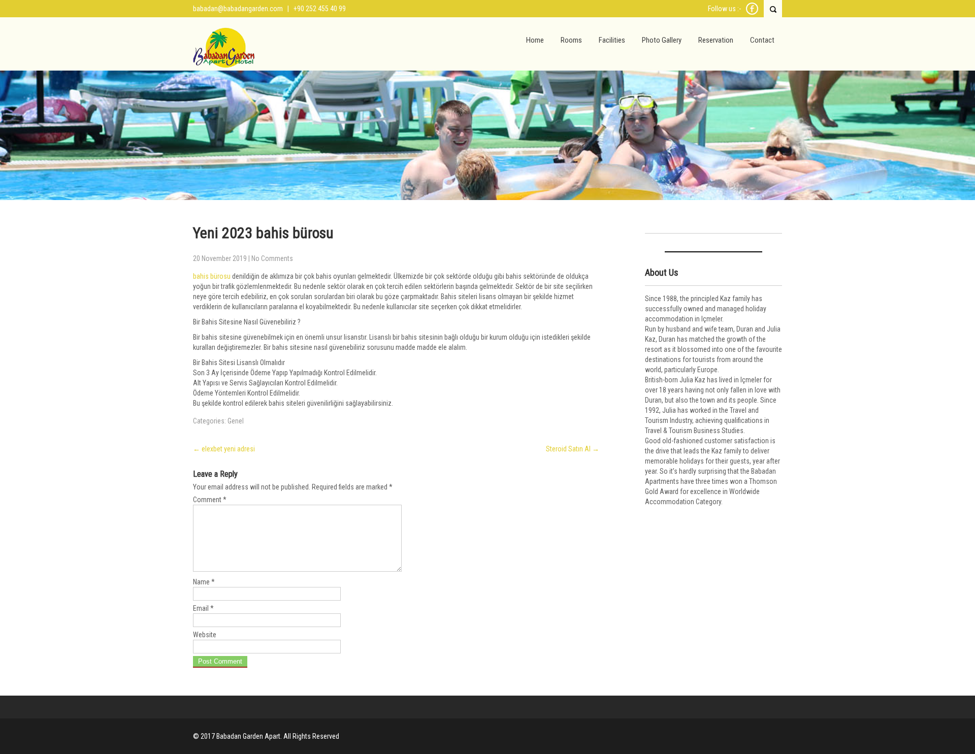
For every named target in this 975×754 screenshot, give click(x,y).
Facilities (612, 40)
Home (535, 40)
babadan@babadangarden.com (238, 9)
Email (203, 608)
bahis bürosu (212, 276)
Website (204, 635)
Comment (209, 500)
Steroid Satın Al (572, 449)
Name (204, 582)
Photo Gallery (661, 40)
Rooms (571, 40)
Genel (236, 421)
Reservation (715, 40)
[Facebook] (752, 13)
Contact (762, 40)
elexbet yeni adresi (224, 449)
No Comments (272, 258)
